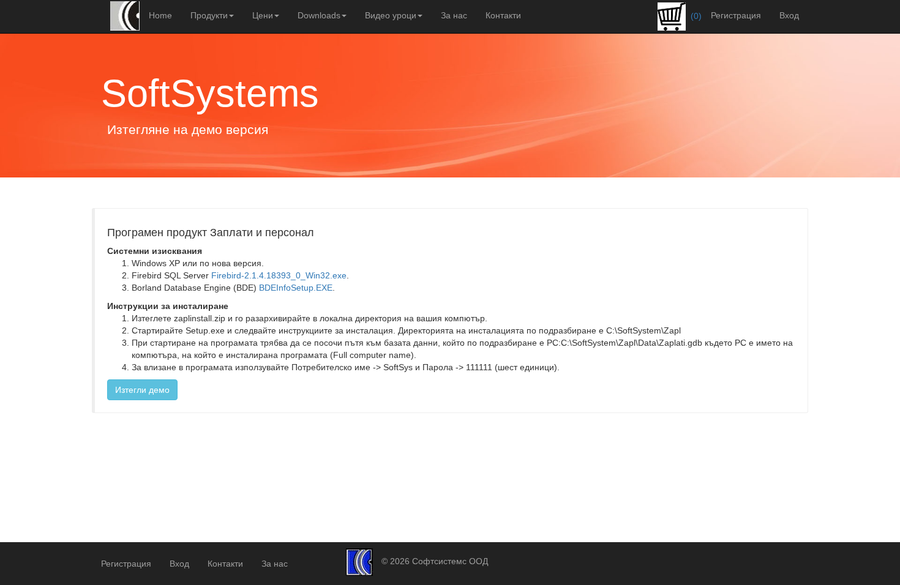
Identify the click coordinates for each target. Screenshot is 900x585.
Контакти (503, 15)
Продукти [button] (209, 15)
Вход (789, 15)
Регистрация (736, 15)
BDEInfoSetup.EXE (295, 287)
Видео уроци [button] (390, 15)
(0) (695, 16)
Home (160, 15)
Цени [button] (262, 15)
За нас (454, 15)
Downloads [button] (319, 15)
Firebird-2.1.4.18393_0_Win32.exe (279, 275)
